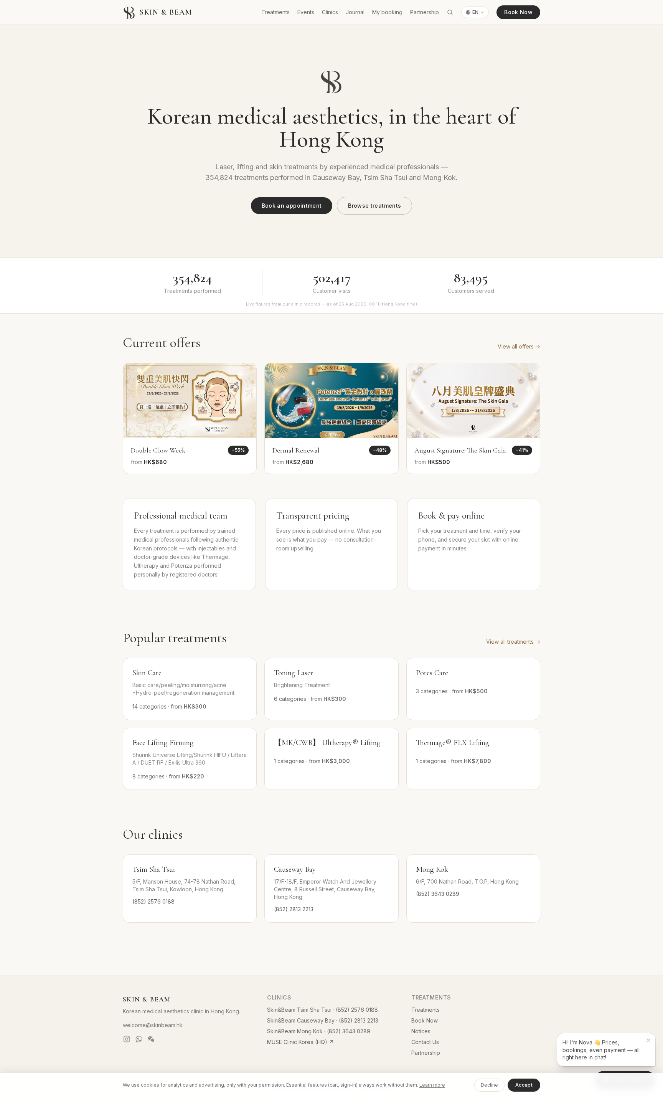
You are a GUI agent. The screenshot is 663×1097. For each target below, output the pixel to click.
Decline (489, 1085)
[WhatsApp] (139, 1039)
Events (305, 12)
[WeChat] (151, 1039)
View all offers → (519, 346)
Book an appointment (292, 205)
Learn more (432, 1085)
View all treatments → (513, 641)
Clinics (330, 12)
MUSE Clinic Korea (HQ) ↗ (300, 1042)
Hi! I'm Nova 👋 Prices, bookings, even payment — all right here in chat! (601, 1050)
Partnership (424, 12)
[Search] (450, 12)
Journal (355, 12)
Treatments (275, 12)
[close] (648, 1040)
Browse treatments (374, 205)
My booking (387, 12)
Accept (524, 1085)
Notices (420, 1031)
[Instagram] (126, 1039)
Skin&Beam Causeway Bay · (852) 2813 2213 (322, 1020)
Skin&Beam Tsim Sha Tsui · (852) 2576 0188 (322, 1009)
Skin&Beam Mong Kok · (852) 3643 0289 (318, 1031)
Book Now (518, 12)
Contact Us (425, 1042)
